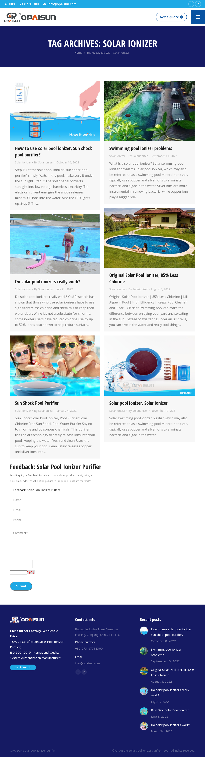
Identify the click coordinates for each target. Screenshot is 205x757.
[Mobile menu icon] (198, 17)
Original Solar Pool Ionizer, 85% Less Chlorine (143, 278)
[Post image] (144, 631)
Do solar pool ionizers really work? (47, 281)
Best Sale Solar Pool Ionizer (170, 710)
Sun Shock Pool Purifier (37, 403)
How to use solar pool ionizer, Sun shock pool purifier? (53, 151)
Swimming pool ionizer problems (140, 148)
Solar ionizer (23, 162)
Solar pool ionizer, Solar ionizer (138, 403)
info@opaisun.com (62, 4)
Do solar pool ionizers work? (170, 725)
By (43, 162)
